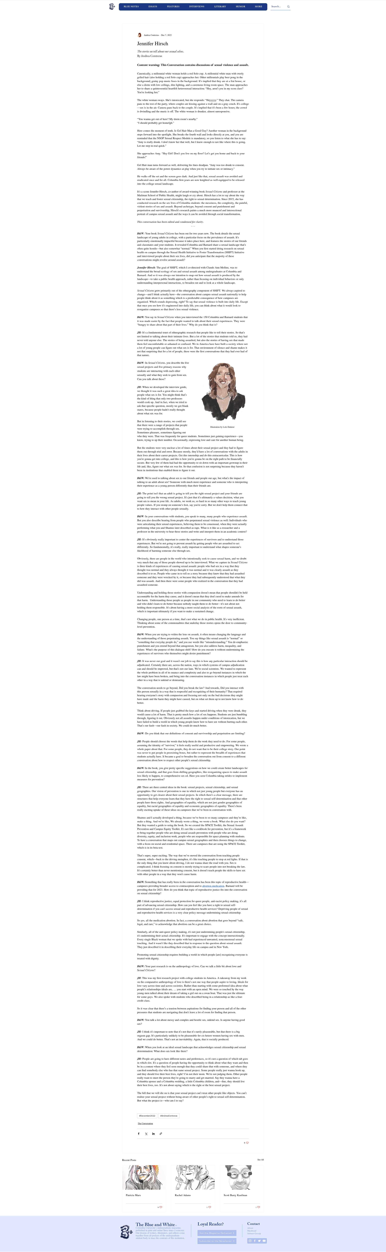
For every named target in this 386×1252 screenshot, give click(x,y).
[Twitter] (259, 1241)
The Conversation (145, 1123)
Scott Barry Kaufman (235, 1195)
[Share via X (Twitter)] (146, 1133)
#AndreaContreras (168, 1116)
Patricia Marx (133, 1195)
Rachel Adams (183, 1195)
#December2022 (147, 1116)
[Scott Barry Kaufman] (242, 1177)
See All (261, 1159)
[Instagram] (250, 1241)
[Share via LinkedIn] (153, 1133)
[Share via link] (160, 1133)
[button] (196, 6)
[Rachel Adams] (193, 1177)
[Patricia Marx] (144, 1177)
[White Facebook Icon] (254, 1241)
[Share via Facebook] (138, 1133)
